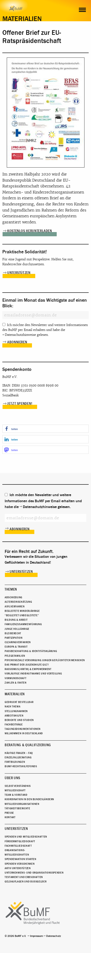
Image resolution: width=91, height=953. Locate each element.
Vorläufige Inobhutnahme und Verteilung (33, 673)
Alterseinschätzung (18, 601)
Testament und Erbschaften (24, 877)
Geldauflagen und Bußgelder (25, 881)
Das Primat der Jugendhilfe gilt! (27, 664)
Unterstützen (19, 273)
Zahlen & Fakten (16, 682)
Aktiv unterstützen (18, 868)
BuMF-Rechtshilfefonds (21, 766)
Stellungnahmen (16, 711)
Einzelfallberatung (18, 757)
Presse (9, 812)
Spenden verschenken (20, 863)
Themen (11, 589)
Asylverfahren (14, 606)
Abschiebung (13, 597)
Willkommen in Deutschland (24, 733)
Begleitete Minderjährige (22, 611)
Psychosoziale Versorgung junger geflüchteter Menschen (45, 660)
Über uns (12, 778)
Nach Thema (12, 706)
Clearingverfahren (18, 642)
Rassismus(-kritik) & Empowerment (28, 669)
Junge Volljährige (17, 629)
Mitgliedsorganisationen (22, 804)
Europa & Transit (16, 646)
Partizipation (13, 637)
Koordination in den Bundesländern (29, 799)
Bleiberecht (13, 633)
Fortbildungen (15, 761)
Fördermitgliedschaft (20, 841)
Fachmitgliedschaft (18, 845)
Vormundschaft (15, 678)
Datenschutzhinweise (20, 335)
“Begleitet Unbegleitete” (22, 615)
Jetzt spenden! (19, 403)
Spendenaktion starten (20, 859)
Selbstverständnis (18, 786)
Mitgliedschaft (15, 790)
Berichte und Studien (19, 720)
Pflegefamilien (15, 655)
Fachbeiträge (14, 724)
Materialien (15, 694)
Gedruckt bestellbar (19, 702)
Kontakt (10, 817)
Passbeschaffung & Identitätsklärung (31, 651)
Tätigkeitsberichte (17, 808)
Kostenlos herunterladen (29, 231)
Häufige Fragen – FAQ (19, 753)
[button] (45, 429)
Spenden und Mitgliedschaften (26, 836)
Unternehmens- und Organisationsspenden (34, 872)
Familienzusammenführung (23, 624)
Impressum (36, 936)
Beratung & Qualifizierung (28, 745)
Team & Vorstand (16, 794)
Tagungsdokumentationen (23, 729)
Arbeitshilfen (14, 715)
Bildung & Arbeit (16, 619)
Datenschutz (53, 936)
